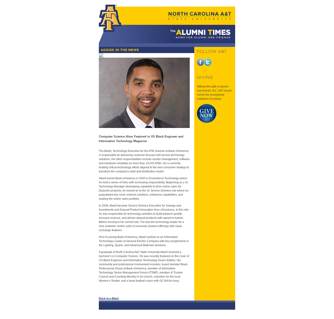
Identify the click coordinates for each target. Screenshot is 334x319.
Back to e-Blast (109, 298)
